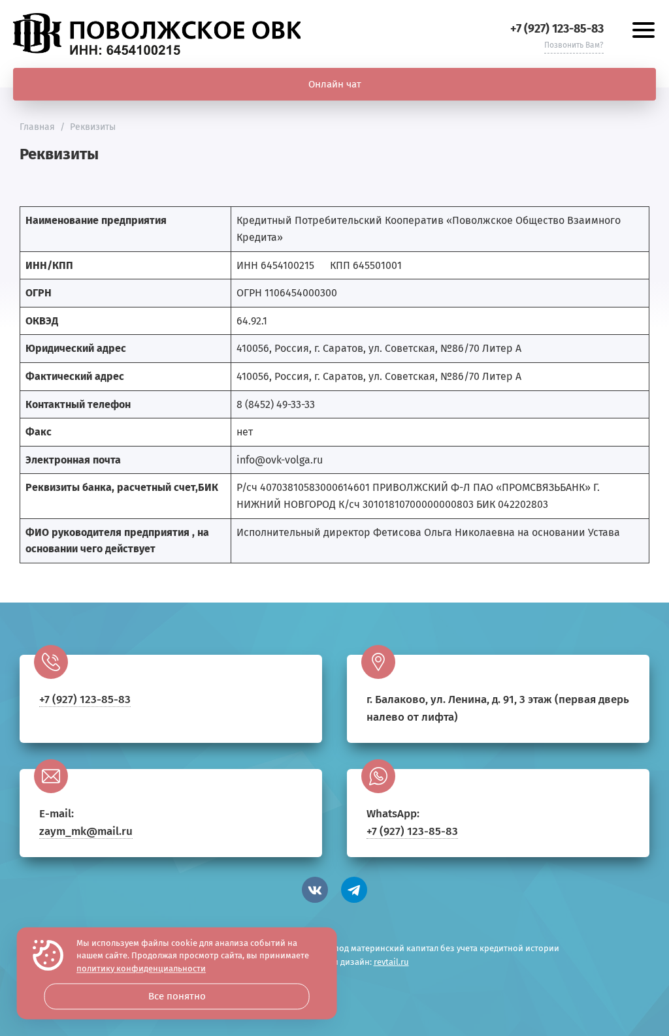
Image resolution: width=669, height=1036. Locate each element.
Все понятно (177, 996)
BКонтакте (315, 890)
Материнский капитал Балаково (157, 34)
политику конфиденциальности (141, 968)
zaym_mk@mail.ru (86, 831)
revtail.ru (391, 962)
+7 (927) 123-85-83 (557, 29)
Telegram (354, 890)
